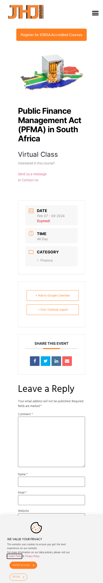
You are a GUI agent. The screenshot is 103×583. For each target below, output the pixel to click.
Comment (25, 414)
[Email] (67, 361)
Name (23, 474)
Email (22, 492)
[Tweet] (45, 361)
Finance (46, 260)
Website (23, 511)
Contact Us (30, 180)
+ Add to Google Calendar (52, 295)
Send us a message (32, 174)
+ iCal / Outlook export (53, 309)
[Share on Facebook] (35, 361)
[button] (95, 13)
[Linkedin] (56, 361)
